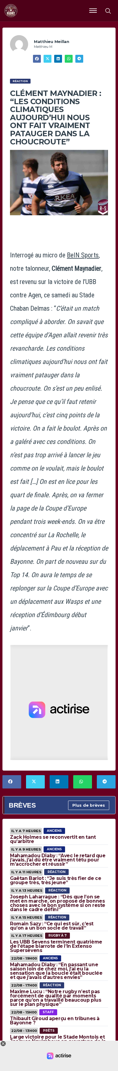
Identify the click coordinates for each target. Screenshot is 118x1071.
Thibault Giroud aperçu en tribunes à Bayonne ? (55, 1021)
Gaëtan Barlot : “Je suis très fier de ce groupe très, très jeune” (55, 880)
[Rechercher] (108, 11)
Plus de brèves (88, 805)
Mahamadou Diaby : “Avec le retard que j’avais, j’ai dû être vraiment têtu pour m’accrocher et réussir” (57, 860)
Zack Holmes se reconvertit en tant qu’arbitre (53, 839)
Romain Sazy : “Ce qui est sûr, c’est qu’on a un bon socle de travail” (51, 926)
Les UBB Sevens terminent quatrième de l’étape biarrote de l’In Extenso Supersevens (56, 946)
